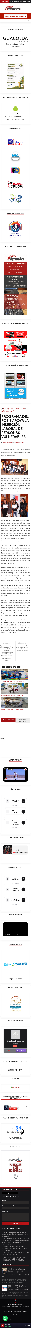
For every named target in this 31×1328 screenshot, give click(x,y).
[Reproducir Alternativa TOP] (23, 812)
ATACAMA (11, 408)
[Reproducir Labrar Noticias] (23, 889)
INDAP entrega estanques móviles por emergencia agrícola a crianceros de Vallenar (15, 1234)
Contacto (25, 1311)
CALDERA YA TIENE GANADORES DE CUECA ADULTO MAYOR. (15, 1253)
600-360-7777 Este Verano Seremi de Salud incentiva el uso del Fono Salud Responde (18, 1288)
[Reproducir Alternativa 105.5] (23, 801)
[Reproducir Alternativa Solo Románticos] (23, 823)
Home (4, 408)
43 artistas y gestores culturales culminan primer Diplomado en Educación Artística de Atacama (14, 1259)
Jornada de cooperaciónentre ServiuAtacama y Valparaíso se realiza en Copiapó (15, 1248)
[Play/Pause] (2, 1325)
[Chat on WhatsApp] (5, 1318)
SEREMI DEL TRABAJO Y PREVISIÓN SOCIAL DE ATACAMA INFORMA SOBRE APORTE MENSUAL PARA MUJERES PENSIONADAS (15, 1241)
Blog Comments (9, 720)
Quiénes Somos (15, 1315)
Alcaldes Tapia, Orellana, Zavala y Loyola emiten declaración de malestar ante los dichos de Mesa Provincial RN (15, 1273)
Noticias (10, 1311)
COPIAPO (17, 408)
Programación (17, 1311)
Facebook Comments (22, 720)
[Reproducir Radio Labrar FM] (23, 879)
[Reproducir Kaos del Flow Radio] (23, 900)
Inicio (5, 1311)
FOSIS (23, 408)
